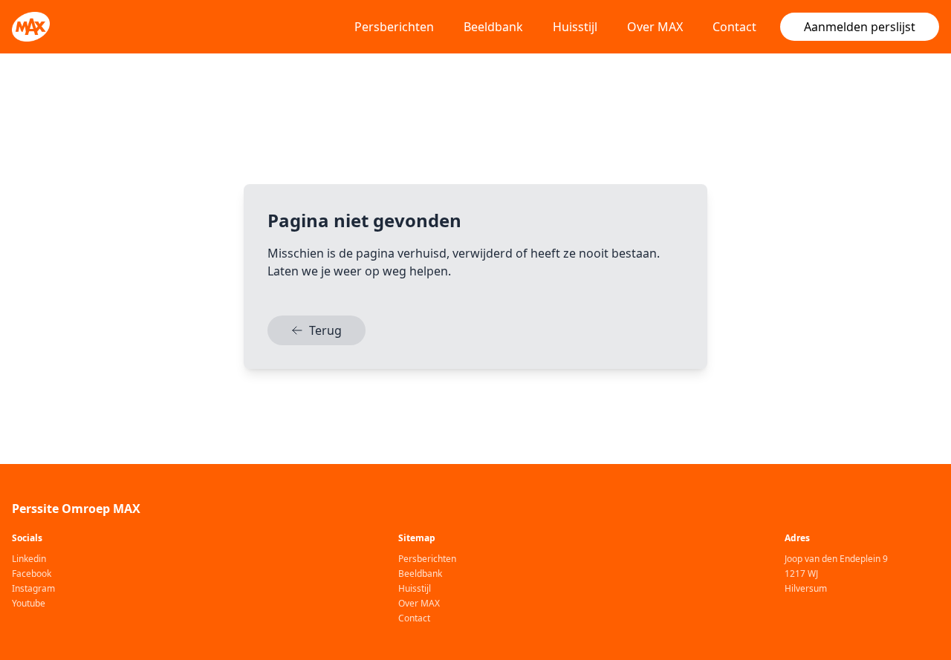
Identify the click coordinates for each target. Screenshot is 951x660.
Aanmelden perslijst (859, 27)
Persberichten (394, 27)
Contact (734, 27)
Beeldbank (493, 27)
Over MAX (655, 27)
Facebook (31, 574)
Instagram (33, 589)
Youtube (28, 604)
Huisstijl (575, 27)
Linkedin (29, 559)
